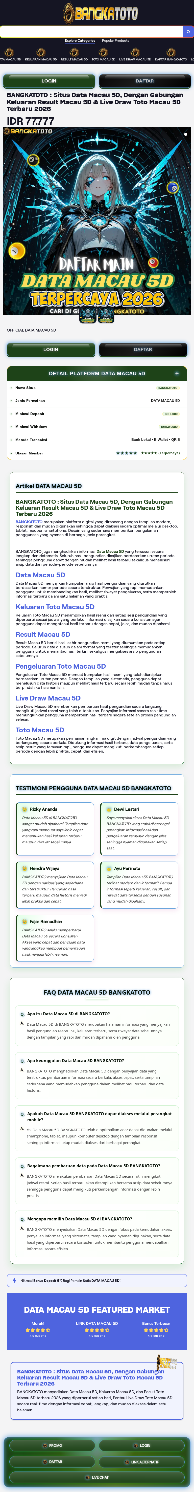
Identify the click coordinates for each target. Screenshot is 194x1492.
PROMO (55, 1446)
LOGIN (49, 80)
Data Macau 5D (40, 575)
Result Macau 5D (43, 634)
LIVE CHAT (100, 1477)
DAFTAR (145, 80)
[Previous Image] (7, 222)
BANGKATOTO (29, 522)
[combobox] (91, 31)
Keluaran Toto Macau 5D (55, 607)
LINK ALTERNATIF (145, 1462)
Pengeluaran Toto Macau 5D (61, 666)
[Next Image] (187, 222)
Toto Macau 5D (40, 730)
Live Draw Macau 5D (48, 698)
